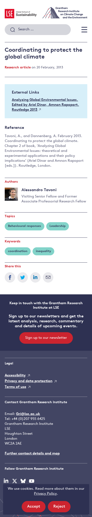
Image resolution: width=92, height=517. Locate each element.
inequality (43, 251)
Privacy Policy (45, 494)
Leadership (58, 226)
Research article (18, 67)
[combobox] (38, 29)
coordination (17, 251)
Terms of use (15, 387)
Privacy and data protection (28, 381)
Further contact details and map (32, 453)
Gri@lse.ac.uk (28, 414)
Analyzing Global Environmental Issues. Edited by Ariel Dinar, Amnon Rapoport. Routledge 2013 (45, 105)
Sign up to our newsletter (46, 338)
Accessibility (15, 375)
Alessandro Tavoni (39, 190)
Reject (62, 508)
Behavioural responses (24, 226)
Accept (36, 508)
